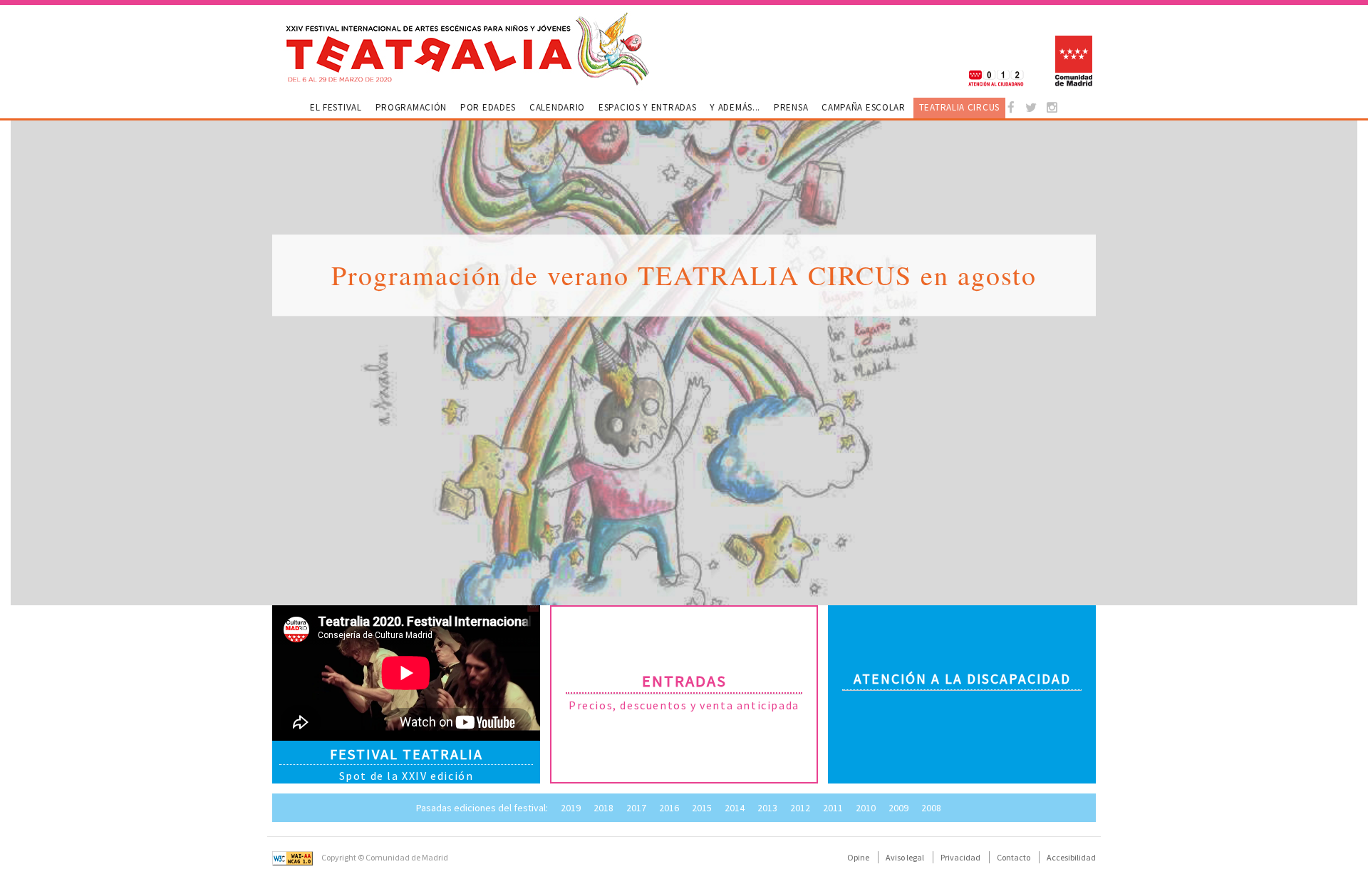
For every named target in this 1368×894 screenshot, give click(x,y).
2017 (636, 807)
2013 (767, 807)
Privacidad (960, 857)
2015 (702, 807)
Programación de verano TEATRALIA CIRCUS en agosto (684, 275)
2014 (735, 807)
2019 (571, 807)
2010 (866, 807)
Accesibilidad (1071, 857)
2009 (898, 807)
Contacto (1013, 857)
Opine (858, 857)
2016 (669, 807)
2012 (800, 807)
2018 (603, 807)
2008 (931, 807)
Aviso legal (905, 857)
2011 (833, 807)
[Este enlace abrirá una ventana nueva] (1015, 108)
